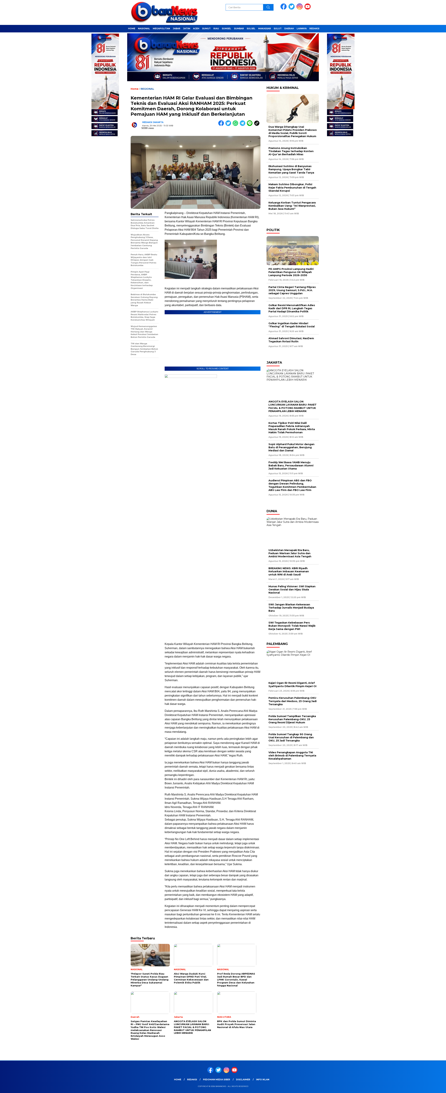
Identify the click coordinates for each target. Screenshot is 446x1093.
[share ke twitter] (229, 125)
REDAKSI (314, 28)
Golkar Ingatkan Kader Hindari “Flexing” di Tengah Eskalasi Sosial (291, 325)
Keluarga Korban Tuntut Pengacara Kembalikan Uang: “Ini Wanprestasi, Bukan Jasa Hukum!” (292, 205)
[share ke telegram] (243, 125)
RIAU (216, 28)
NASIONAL (144, 28)
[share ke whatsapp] (236, 125)
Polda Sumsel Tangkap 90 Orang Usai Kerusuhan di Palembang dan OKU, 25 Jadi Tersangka (291, 737)
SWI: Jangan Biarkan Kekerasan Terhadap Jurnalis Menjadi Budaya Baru (291, 607)
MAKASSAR (264, 28)
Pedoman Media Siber (216, 1079)
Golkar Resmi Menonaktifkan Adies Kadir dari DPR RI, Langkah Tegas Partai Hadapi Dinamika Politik (291, 308)
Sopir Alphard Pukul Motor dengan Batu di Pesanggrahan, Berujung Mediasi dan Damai (291, 447)
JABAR (176, 28)
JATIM (186, 28)
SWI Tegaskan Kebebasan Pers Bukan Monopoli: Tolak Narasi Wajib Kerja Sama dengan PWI (292, 625)
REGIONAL (147, 88)
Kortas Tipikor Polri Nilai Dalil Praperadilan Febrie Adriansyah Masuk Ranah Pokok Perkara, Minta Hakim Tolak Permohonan (291, 427)
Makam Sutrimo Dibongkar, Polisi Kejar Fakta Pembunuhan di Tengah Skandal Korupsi (292, 187)
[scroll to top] (429, 1087)
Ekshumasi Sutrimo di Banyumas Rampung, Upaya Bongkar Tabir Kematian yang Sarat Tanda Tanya (291, 169)
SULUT (278, 28)
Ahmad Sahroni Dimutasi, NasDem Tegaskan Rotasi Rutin (291, 340)
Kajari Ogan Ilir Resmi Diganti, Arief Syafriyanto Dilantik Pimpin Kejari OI (292, 684)
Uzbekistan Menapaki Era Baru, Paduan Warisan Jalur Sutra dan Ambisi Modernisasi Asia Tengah (289, 553)
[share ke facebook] (221, 125)
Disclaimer (243, 1079)
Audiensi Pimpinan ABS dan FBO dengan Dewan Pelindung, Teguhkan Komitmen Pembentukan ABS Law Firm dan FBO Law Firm (292, 485)
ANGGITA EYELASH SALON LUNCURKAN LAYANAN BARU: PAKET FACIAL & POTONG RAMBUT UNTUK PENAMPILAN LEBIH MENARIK (292, 406)
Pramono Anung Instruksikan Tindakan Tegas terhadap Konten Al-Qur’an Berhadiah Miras (291, 151)
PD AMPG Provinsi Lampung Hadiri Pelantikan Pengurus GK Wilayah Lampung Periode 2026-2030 (291, 272)
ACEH (196, 28)
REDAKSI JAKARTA (152, 122)
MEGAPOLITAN (161, 28)
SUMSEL (226, 28)
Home (131, 28)
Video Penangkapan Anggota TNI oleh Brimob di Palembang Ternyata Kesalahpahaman (292, 755)
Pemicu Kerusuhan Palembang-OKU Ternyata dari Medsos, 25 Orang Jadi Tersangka (292, 701)
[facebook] (284, 8)
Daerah (289, 28)
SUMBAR (239, 28)
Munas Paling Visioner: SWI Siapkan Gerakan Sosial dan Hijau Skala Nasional (292, 589)
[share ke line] (250, 125)
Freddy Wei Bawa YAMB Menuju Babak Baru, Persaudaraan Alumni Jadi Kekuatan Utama (290, 465)
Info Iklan (262, 1079)
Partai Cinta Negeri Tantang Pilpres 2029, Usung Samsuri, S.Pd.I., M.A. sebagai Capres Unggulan (292, 290)
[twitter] (292, 8)
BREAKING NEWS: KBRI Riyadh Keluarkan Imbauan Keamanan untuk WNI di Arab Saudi (288, 571)
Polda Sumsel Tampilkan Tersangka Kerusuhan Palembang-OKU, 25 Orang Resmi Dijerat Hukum (292, 719)
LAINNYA (302, 28)
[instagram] (300, 8)
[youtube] (308, 8)
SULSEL (251, 28)
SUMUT (206, 28)
